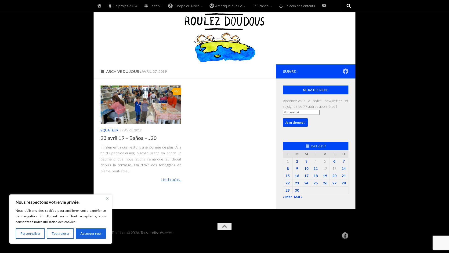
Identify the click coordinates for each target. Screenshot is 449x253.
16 (297, 176)
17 (306, 176)
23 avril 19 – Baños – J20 (129, 138)
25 (316, 183)
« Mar (287, 197)
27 (334, 183)
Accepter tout (90, 233)
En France (260, 6)
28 (344, 183)
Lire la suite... (171, 179)
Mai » (298, 197)
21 (344, 176)
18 (316, 176)
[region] (60, 219)
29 (288, 190)
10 (306, 168)
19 (325, 176)
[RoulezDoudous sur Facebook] (345, 71)
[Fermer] (107, 198)
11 (316, 168)
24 (306, 183)
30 (297, 190)
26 (325, 183)
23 (297, 183)
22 (288, 183)
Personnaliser (30, 233)
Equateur (109, 130)
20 (334, 176)
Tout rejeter (60, 233)
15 (288, 176)
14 (344, 168)
